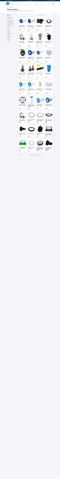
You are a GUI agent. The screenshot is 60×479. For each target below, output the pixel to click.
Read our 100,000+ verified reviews (9, 0)
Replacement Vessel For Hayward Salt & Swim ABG (22, 105)
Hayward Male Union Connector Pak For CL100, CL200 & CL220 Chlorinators (48, 148)
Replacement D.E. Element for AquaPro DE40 (40, 105)
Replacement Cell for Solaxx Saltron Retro (22, 42)
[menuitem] (13, 4)
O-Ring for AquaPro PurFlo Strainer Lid (31, 120)
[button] (12, 17)
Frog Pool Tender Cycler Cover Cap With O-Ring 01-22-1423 (48, 134)
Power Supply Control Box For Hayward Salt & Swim (48, 89)
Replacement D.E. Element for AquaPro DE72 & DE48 (48, 105)
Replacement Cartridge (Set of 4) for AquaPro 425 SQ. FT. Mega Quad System (31, 105)
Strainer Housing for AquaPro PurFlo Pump (39, 26)
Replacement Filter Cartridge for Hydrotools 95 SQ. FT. (40, 58)
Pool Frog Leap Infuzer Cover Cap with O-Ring (22, 148)
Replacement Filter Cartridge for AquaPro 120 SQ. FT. (22, 26)
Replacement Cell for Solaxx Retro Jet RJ (30, 42)
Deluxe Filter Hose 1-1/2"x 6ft (40, 73)
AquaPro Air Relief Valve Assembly (22, 134)
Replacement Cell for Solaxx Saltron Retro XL (22, 120)
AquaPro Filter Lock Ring (31, 133)
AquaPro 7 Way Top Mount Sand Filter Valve (48, 42)
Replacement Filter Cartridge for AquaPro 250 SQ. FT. (31, 89)
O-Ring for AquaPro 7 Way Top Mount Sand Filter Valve (40, 120)
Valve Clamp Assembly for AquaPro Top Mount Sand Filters (48, 120)
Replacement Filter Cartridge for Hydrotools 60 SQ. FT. (31, 58)
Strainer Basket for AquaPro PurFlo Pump (48, 73)
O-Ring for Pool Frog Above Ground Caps (31, 148)
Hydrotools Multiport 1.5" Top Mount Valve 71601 (22, 57)
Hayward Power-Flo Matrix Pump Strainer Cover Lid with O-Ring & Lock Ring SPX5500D (40, 148)
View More (9, 34)
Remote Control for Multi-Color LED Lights (40, 89)
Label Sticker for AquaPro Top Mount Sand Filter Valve (48, 26)
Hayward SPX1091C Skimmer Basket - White (48, 57)
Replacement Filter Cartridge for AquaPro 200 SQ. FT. (22, 89)
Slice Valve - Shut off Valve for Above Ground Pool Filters (22, 74)
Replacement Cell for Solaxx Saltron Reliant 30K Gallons (40, 42)
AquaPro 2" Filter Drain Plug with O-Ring (40, 134)
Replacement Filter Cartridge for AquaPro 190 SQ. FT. (31, 26)
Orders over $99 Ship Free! (30, 0)
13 (39, 154)
